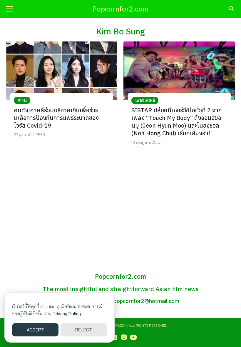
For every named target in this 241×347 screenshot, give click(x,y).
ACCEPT (35, 330)
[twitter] (114, 337)
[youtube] (133, 337)
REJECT (83, 330)
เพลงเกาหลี (145, 100)
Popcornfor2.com (120, 9)
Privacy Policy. (67, 313)
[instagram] (124, 337)
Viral (22, 100)
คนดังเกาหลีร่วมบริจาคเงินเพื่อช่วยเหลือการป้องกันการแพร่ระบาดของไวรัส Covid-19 (56, 117)
